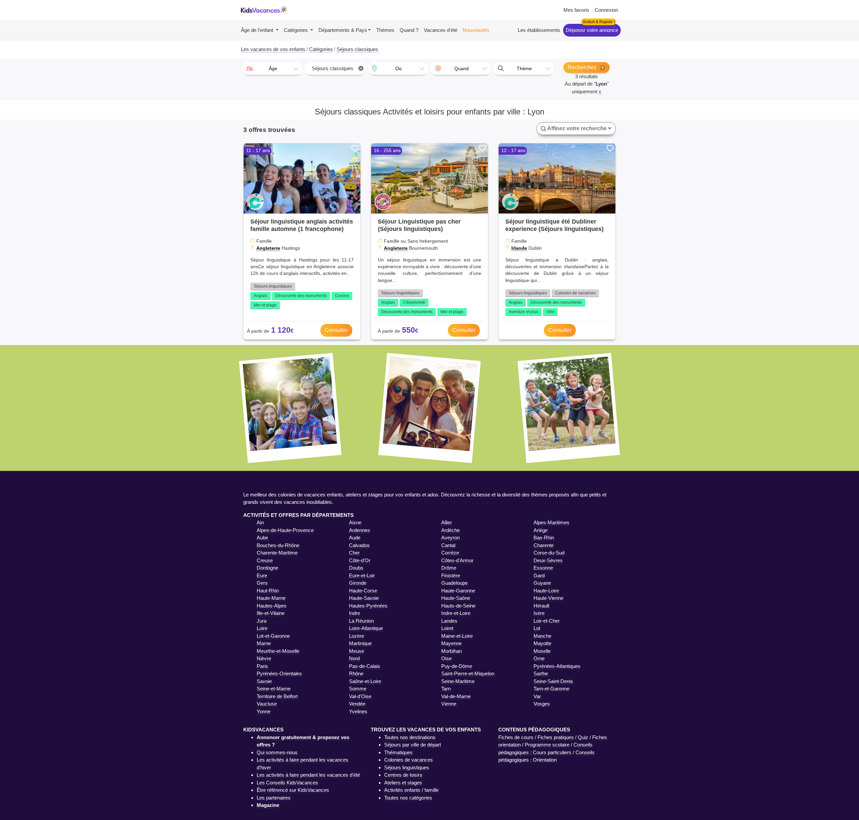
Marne (264, 643)
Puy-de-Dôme (456, 666)
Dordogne (267, 568)
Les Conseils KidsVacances (287, 782)
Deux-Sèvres (548, 560)
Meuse (356, 651)
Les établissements (539, 30)
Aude (354, 537)
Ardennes (359, 530)
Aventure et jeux (523, 311)
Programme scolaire (547, 744)
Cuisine (342, 295)
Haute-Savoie (364, 598)
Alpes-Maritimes (551, 522)
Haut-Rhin (268, 590)
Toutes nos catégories (408, 798)
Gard (539, 575)
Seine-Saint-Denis (553, 681)
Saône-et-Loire (365, 681)
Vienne (448, 704)
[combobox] (272, 68)
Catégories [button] (296, 30)
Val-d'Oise (360, 696)
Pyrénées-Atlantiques (557, 666)
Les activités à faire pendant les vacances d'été (308, 775)
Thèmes (385, 30)
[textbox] (272, 68)
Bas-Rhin (544, 537)
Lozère (356, 636)
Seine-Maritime (457, 681)
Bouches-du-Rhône (278, 545)
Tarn (446, 688)
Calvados (359, 545)
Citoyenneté (414, 302)
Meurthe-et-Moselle (278, 651)
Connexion (606, 10)
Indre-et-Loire (455, 613)
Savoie (264, 681)
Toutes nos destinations (410, 737)
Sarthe (541, 673)
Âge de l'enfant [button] (257, 30)
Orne (539, 658)
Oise (446, 658)
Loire (262, 628)
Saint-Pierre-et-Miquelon (467, 673)
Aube (262, 537)
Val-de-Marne (456, 696)
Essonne (543, 568)
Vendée (357, 704)
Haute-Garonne (458, 590)
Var (537, 696)
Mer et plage (265, 305)
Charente (544, 545)
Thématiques (398, 752)
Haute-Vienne (548, 598)
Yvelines (358, 711)
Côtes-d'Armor (457, 560)
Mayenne (451, 643)
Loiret (447, 628)
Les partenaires (274, 798)
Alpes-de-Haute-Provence (285, 530)
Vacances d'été (440, 30)
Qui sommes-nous (277, 752)
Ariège (541, 530)
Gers (262, 583)
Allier (446, 522)
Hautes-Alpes (272, 606)
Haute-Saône (455, 598)
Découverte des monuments (301, 295)
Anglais (260, 295)
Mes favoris (576, 10)
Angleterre (268, 248)
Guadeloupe (454, 583)
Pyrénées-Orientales (279, 673)
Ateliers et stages (403, 782)
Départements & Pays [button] (342, 30)
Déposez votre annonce (592, 30)
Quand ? (409, 30)
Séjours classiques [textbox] (337, 68)
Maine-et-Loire (457, 636)
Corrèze (450, 553)
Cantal (448, 545)
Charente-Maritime (277, 553)
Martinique (360, 643)
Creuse (265, 560)
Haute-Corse (363, 590)
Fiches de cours (516, 737)
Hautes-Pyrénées (368, 606)
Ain (260, 522)
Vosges (542, 704)
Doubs (356, 568)
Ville (550, 311)
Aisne (355, 522)
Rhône (356, 673)
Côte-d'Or (359, 560)
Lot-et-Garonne (273, 636)
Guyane (542, 583)
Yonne (263, 711)
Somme (357, 688)
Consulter (336, 330)
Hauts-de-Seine (458, 606)
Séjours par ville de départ (412, 744)
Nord (354, 658)
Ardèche (450, 530)
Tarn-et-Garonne (551, 688)
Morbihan (451, 651)
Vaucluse (267, 704)
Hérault (541, 606)
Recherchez (583, 67)
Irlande (519, 248)
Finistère (450, 575)
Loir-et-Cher (547, 621)
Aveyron (450, 537)
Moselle (542, 651)
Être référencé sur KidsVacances (293, 790)
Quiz (583, 737)
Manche (542, 636)
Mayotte (542, 643)
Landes (449, 621)
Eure (262, 575)
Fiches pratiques (556, 737)
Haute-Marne (271, 598)
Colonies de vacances (575, 293)
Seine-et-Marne (274, 688)
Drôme (448, 568)
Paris (262, 666)
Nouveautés (476, 30)
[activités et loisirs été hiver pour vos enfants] (264, 10)
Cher (354, 553)
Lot (537, 628)
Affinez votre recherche (577, 128)
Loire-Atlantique (366, 628)
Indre (354, 613)
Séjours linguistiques (273, 286)
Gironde (357, 583)
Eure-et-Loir (362, 575)
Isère (539, 613)
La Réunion (361, 621)
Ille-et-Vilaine (271, 613)
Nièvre (264, 658)
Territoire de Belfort (277, 696)
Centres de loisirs (403, 775)
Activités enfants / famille (411, 790)
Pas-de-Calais (364, 666)
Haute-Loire (546, 590)
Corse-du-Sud (549, 553)
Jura (261, 621)
